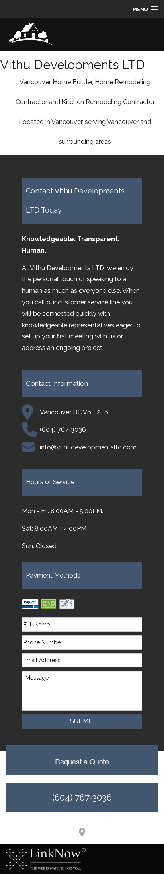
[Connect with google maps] (82, 833)
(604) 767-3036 (82, 797)
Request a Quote (82, 761)
